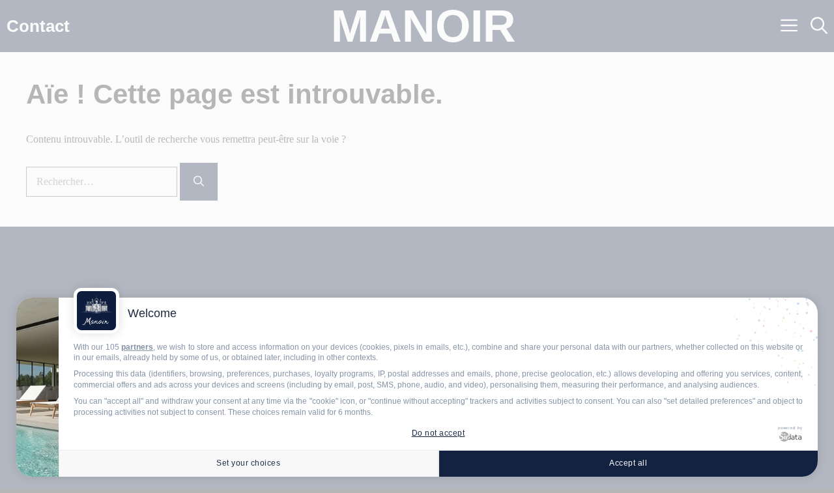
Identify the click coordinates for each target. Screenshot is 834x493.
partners (137, 347)
